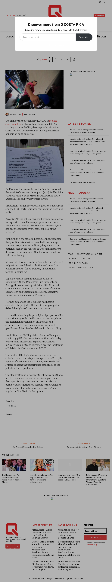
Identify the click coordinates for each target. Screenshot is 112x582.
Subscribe (84, 37)
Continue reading (56, 45)
